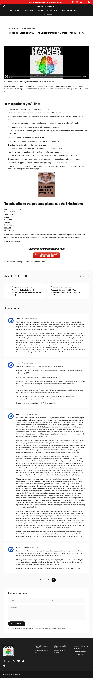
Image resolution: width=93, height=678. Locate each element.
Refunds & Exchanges (81, 646)
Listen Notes (9, 230)
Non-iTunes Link (10, 212)
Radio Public (9, 225)
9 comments (85, 276)
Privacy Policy (44, 628)
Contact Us (77, 649)
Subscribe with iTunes (12, 209)
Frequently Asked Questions (60, 651)
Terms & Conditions (80, 652)
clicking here (9, 237)
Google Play (8, 220)
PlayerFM (7, 227)
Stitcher (7, 217)
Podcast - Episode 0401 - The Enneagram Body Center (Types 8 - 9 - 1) (26, 292)
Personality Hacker (45, 6)
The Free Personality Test (42, 651)
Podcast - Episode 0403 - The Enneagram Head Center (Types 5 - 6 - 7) (65, 292)
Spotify (7, 222)
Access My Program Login (41, 647)
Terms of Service (56, 628)
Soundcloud (8, 214)
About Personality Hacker (60, 647)
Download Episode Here (13, 82)
